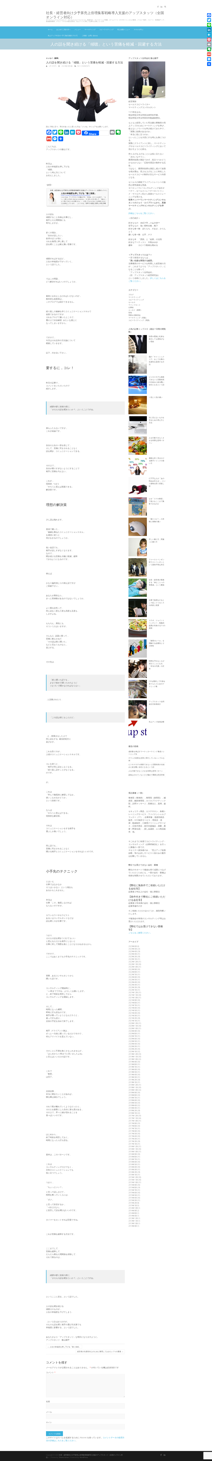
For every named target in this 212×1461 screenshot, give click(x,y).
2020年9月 (132, 1031)
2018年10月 (133, 1090)
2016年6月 (132, 1162)
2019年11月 (133, 1056)
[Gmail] (209, 54)
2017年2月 (132, 1141)
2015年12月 (133, 1177)
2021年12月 (133, 992)
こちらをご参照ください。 (140, 932)
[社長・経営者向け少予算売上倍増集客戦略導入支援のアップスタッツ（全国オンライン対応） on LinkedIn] (161, 6)
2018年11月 (133, 1087)
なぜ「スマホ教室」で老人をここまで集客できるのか (156, 501)
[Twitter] (209, 20)
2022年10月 (133, 967)
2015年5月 (132, 1195)
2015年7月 (132, 1190)
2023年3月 (132, 954)
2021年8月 (132, 1003)
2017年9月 (132, 1123)
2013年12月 (133, 1218)
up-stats (52, 66)
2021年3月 (132, 1015)
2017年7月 (132, 1128)
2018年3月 (132, 1108)
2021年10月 (133, 997)
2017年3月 (132, 1139)
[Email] (209, 44)
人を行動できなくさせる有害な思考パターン (156, 440)
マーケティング (90, 29)
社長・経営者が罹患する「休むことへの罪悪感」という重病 (156, 582)
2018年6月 (132, 1100)
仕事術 (131, 307)
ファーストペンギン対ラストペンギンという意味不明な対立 (156, 562)
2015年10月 (133, 1182)
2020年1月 (132, 1051)
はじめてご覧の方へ (63, 29)
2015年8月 (132, 1187)
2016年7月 (132, 1159)
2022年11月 (133, 964)
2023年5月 (132, 949)
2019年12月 (133, 1054)
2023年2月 (132, 956)
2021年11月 (133, 995)
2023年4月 (132, 951)
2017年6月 (132, 1131)
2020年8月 (132, 1033)
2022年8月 (132, 972)
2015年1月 (132, 1205)
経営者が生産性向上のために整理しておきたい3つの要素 (100, 1351)
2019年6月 (132, 1069)
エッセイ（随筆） (53, 58)
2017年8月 (132, 1126)
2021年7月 (132, 1005)
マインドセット (134, 305)
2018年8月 (132, 1095)
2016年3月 (132, 1169)
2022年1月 (132, 990)
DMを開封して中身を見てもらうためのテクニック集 (157, 683)
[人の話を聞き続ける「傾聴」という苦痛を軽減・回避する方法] (85, 95)
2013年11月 (133, 1221)
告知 (130, 312)
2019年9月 (132, 1062)
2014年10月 (133, 1208)
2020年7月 (132, 1036)
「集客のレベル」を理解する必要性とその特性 (156, 643)
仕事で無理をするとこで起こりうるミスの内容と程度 (156, 602)
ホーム (50, 29)
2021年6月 (132, 1008)
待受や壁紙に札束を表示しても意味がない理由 (156, 339)
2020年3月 (132, 1046)
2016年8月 (132, 1157)
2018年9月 (132, 1092)
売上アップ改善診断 (156, 722)
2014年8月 (132, 1213)
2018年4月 (132, 1105)
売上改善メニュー (123, 29)
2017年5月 (132, 1133)
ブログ (131, 294)
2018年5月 (132, 1103)
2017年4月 (132, 1136)
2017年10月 (133, 1121)
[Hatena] (209, 34)
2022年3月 (132, 985)
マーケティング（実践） (137, 317)
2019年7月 (132, 1067)
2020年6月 (132, 1038)
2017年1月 (132, 1144)
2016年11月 (133, 1149)
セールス (131, 302)
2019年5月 (132, 1072)
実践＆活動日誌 (134, 315)
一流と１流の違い (156, 397)
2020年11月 (133, 1026)
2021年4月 (132, 1013)
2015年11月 (133, 1180)
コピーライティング (106, 29)
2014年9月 (132, 1210)
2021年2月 (132, 1018)
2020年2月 (132, 1049)
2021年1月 (132, 1020)
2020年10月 (133, 1028)
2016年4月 (132, 1167)
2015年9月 (132, 1185)
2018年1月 (132, 1113)
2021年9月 (132, 1000)
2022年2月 (132, 987)
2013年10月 (133, 1223)
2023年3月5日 (67, 66)
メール (49, 1412)
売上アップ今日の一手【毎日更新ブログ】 (63, 35)
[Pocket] (209, 39)
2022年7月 (132, 974)
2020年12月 (133, 1023)
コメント (50, 1372)
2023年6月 (132, 946)
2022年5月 (132, 979)
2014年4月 (132, 1216)
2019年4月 (132, 1074)
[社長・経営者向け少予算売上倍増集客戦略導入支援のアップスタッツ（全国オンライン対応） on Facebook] (157, 6)
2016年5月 (132, 1164)
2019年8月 (132, 1064)
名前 (48, 1401)
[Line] (209, 24)
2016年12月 (133, 1146)
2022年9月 (132, 969)
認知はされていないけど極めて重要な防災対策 (146, 775)
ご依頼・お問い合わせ (90, 35)
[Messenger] (209, 59)
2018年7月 (132, 1097)
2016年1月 (132, 1174)
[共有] (209, 64)
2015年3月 (132, 1200)
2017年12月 (133, 1115)
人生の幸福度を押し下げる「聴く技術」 (64, 1347)
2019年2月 (132, 1080)
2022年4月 (132, 982)
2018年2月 (132, 1110)
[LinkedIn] (209, 29)
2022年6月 (132, 977)
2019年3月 (132, 1077)
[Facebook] (209, 15)
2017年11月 (133, 1118)
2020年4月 (132, 1044)
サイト (49, 1422)
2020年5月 (132, 1041)
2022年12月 (133, 961)
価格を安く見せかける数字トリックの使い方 (156, 460)
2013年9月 (132, 1226)
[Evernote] (209, 49)
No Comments (83, 66)
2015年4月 (132, 1198)
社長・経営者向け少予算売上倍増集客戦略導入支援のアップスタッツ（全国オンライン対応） (105, 15)
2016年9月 (132, 1154)
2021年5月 (132, 1010)
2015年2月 (132, 1203)
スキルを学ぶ (138, 29)
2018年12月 (133, 1085)
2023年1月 (132, 959)
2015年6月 (132, 1192)
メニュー (77, 29)
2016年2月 (132, 1172)
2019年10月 (133, 1059)
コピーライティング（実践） (139, 320)
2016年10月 (133, 1151)
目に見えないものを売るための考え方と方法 (156, 420)
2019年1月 (132, 1082)
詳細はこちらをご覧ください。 (142, 213)
